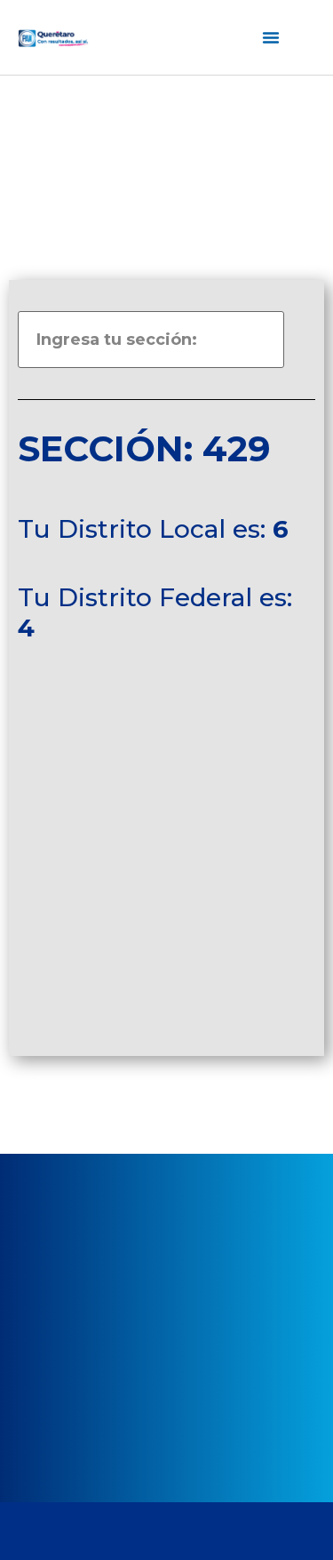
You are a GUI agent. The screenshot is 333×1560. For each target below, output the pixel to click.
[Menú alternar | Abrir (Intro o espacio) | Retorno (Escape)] (271, 37)
